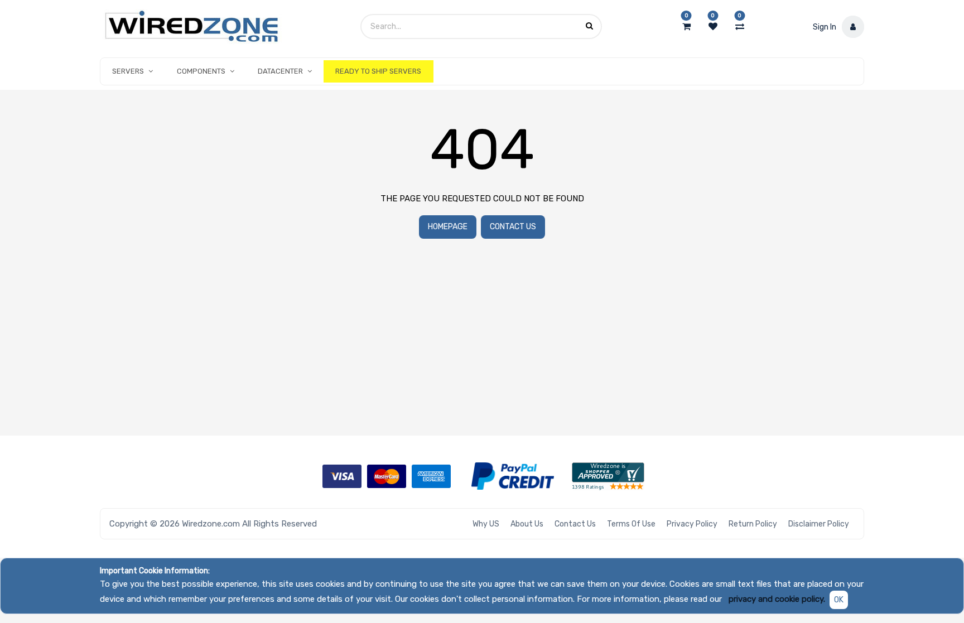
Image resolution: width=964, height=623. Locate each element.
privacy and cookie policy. (777, 599)
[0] (686, 26)
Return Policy (753, 524)
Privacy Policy (692, 524)
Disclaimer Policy (818, 524)
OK (839, 600)
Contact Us (513, 226)
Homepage (447, 226)
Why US (486, 524)
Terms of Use (631, 524)
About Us (526, 524)
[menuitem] (378, 71)
